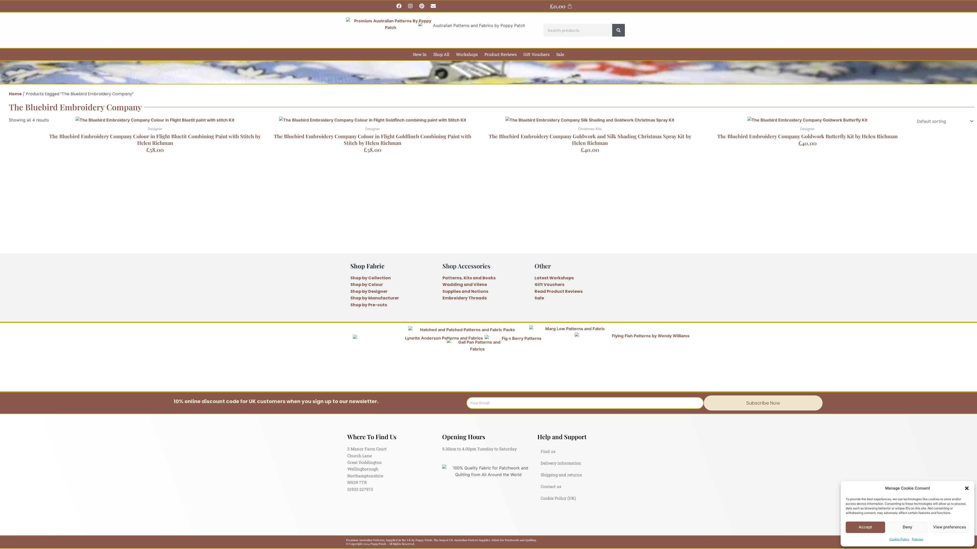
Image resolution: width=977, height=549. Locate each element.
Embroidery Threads (464, 298)
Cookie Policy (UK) (558, 498)
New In (420, 54)
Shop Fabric (367, 266)
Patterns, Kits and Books (469, 278)
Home (15, 94)
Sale (560, 54)
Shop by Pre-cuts (368, 305)
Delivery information (561, 463)
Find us (548, 451)
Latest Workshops (554, 278)
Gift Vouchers (536, 54)
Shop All (441, 54)
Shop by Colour (366, 284)
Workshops (467, 54)
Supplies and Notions (465, 291)
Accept (865, 527)
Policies (917, 539)
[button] (966, 488)
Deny (907, 527)
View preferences (949, 527)
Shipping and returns (561, 474)
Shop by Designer (368, 291)
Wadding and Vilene (464, 284)
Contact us (551, 486)
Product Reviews (500, 54)
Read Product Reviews (559, 291)
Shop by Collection (370, 278)
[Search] (618, 30)
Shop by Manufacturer (374, 298)
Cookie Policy (899, 539)
